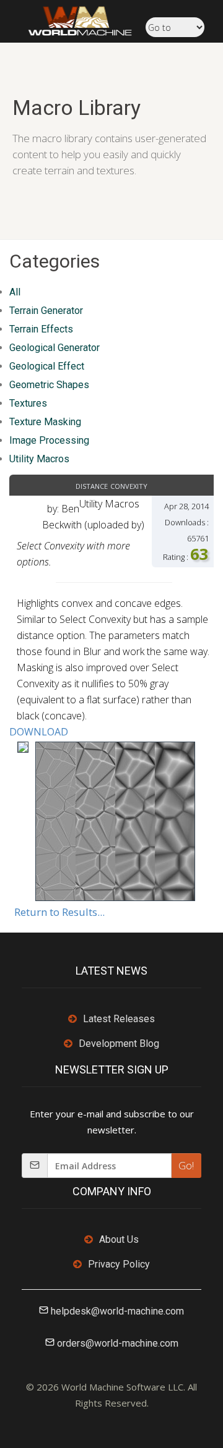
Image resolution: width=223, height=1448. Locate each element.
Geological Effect (46, 366)
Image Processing (49, 440)
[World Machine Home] (73, 20)
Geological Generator (54, 348)
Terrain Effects (41, 329)
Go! (186, 1165)
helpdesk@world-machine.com (117, 1311)
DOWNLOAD (38, 732)
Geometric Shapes (49, 385)
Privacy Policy (119, 1264)
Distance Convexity (111, 485)
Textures (28, 403)
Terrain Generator (46, 310)
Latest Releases (119, 1019)
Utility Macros (39, 459)
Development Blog (119, 1043)
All (14, 292)
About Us (119, 1239)
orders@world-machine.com (117, 1343)
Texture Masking (45, 422)
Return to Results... (59, 912)
